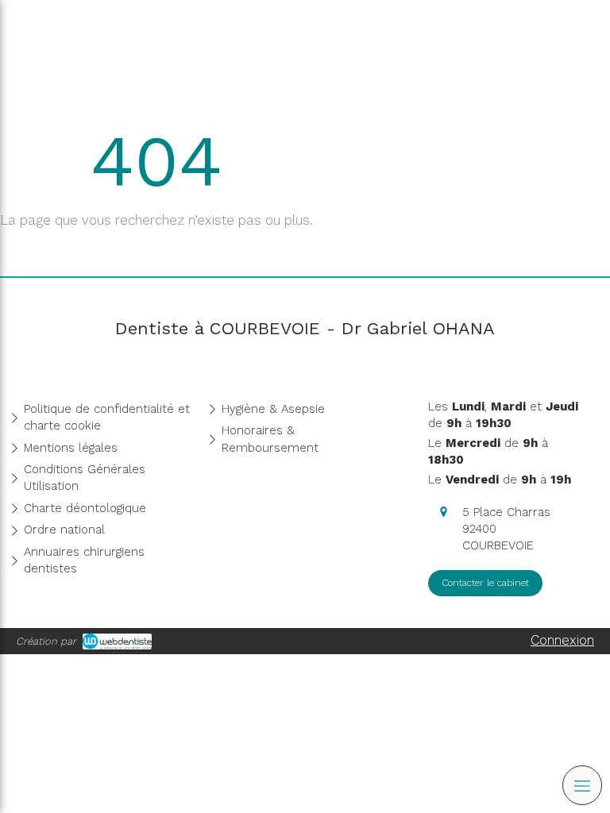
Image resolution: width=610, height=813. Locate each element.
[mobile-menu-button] (582, 785)
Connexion (562, 640)
